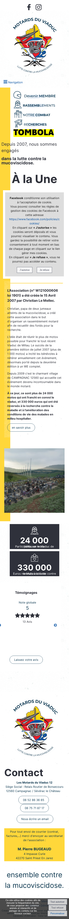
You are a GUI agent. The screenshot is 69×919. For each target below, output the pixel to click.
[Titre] (34, 95)
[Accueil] (34, 43)
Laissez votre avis (26, 659)
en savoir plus (21, 427)
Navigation (15, 82)
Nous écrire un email (35, 819)
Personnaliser (57, 913)
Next (55, 625)
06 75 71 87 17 (34, 808)
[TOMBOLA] (34, 133)
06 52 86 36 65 (33, 800)
